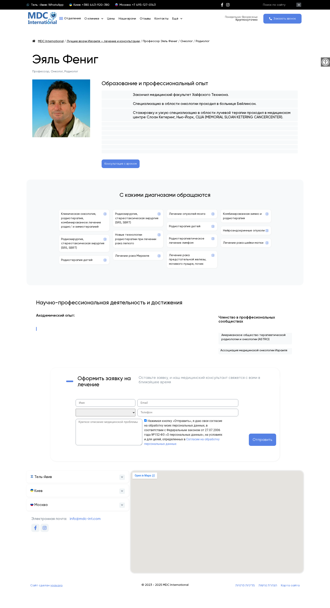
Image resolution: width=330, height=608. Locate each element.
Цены (111, 18)
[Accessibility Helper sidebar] (325, 62)
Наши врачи (127, 18)
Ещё (175, 18)
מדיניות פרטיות (245, 585)
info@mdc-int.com (85, 518)
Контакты (161, 18)
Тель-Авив (42, 477)
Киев (38, 491)
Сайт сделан (46, 585)
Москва (40, 505)
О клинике (91, 18)
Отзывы (145, 18)
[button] (70, 18)
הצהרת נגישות (268, 585)
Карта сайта (290, 585)
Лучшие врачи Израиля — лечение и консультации (103, 41)
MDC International (51, 41)
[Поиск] (298, 5)
